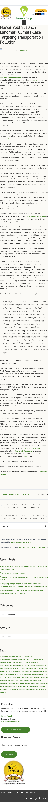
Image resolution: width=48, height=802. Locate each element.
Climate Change (31, 662)
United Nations (40, 689)
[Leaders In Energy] (24, 13)
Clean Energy (37, 659)
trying (24, 456)
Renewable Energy (17, 683)
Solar (34, 683)
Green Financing (16, 674)
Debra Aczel (41, 665)
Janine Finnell (42, 677)
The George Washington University (21, 689)
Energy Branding (27, 668)
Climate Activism (18, 662)
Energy (16, 668)
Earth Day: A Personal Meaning (13, 573)
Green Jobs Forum (40, 674)
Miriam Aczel (38, 680)
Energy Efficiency (40, 668)
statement (11, 139)
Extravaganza (16, 671)
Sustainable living (22, 686)
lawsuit (34, 80)
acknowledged (33, 227)
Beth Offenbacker (16, 656)
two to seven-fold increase (36, 216)
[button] (15, 730)
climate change (7, 494)
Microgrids (28, 680)
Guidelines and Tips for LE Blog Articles (33, 547)
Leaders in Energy (16, 680)
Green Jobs (28, 674)
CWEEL (33, 665)
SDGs (27, 683)
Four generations (28, 671)
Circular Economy (25, 659)
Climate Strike (22, 494)
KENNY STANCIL (23, 50)
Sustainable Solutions (37, 686)
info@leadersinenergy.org (21, 542)
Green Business (41, 671)
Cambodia (28, 656)
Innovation (31, 677)
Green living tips (19, 677)
